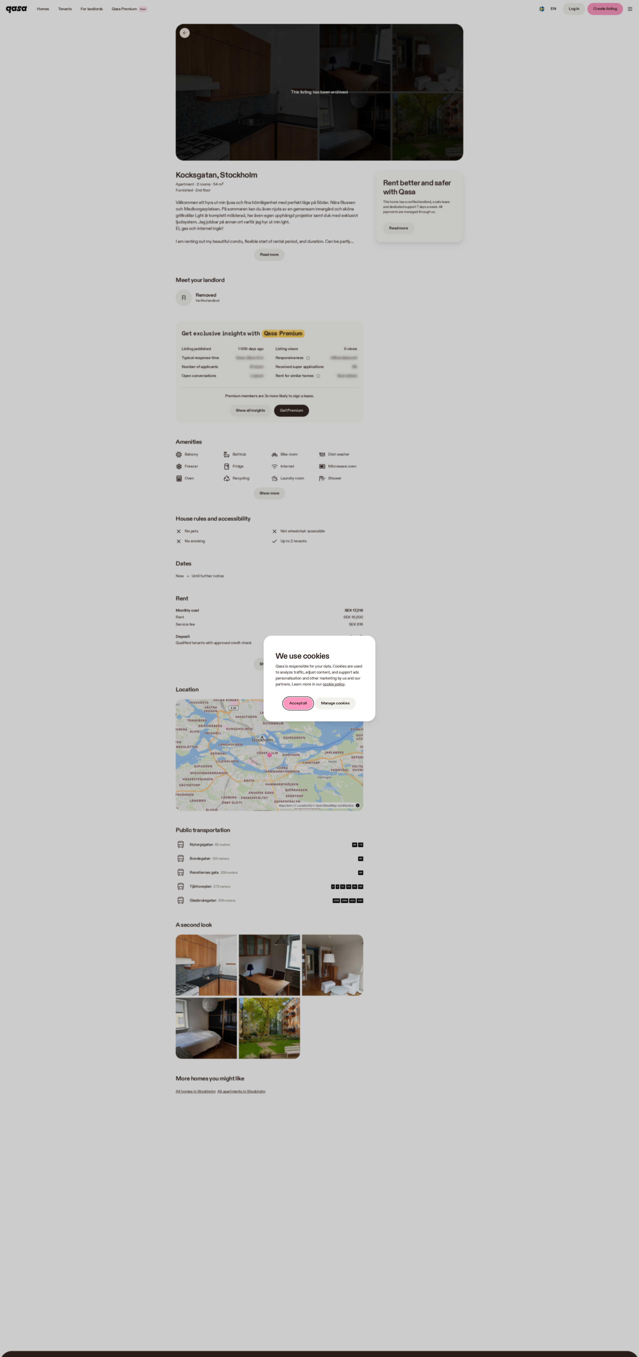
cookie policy (333, 684)
